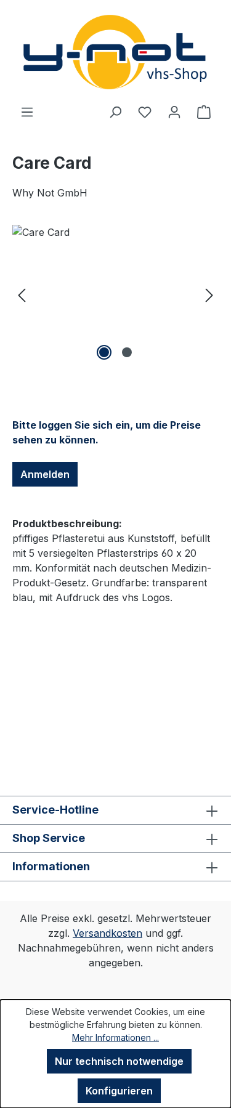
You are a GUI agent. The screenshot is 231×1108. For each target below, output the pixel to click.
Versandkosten (107, 933)
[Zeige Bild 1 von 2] (104, 352)
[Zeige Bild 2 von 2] (127, 352)
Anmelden (45, 474)
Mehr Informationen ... (115, 1037)
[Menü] (27, 111)
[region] (115, 294)
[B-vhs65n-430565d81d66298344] (115, 294)
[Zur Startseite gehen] (115, 52)
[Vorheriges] (21, 294)
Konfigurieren (119, 1091)
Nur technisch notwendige (119, 1061)
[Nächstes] (209, 294)
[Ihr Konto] (174, 111)
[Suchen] (115, 111)
